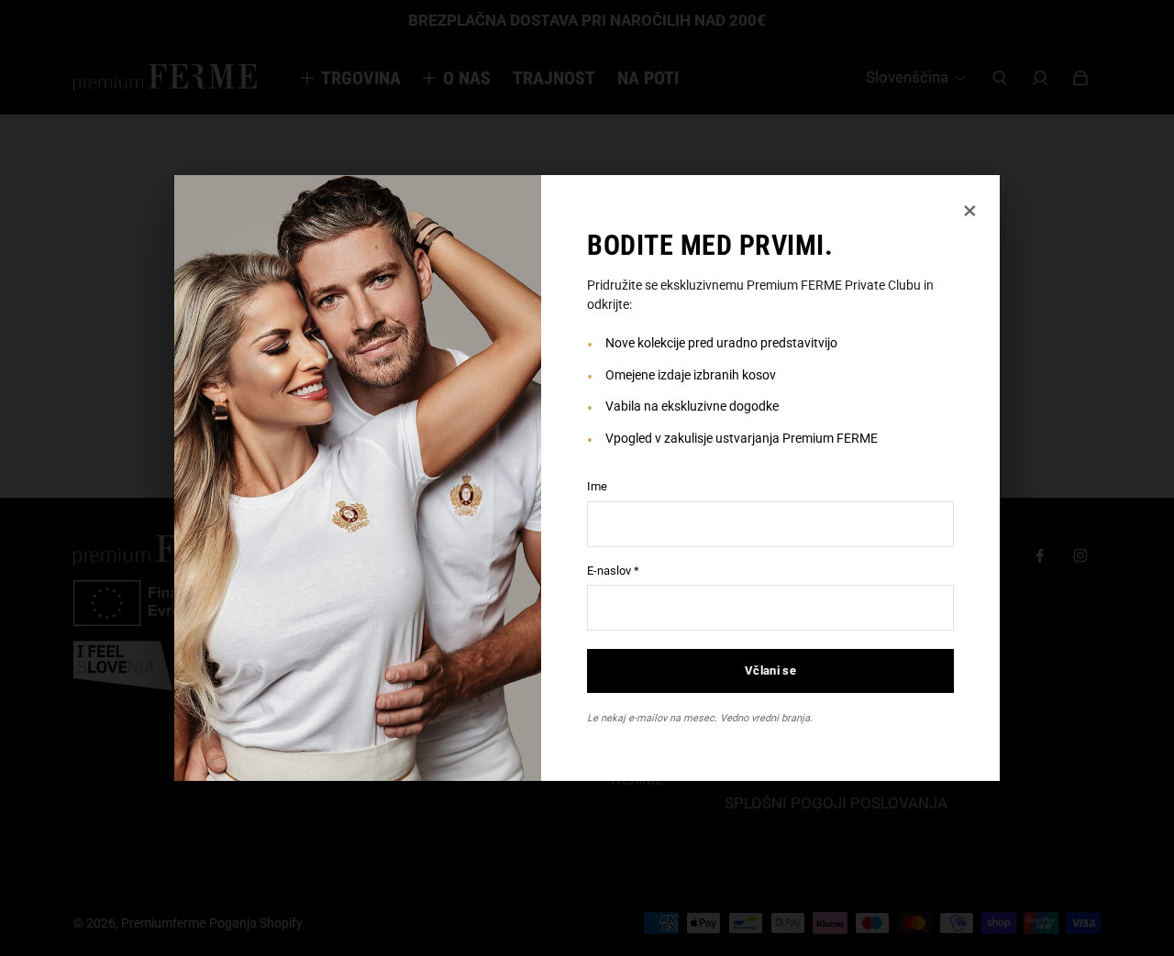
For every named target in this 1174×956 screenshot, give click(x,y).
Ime (597, 486)
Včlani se (770, 670)
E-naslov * (613, 570)
